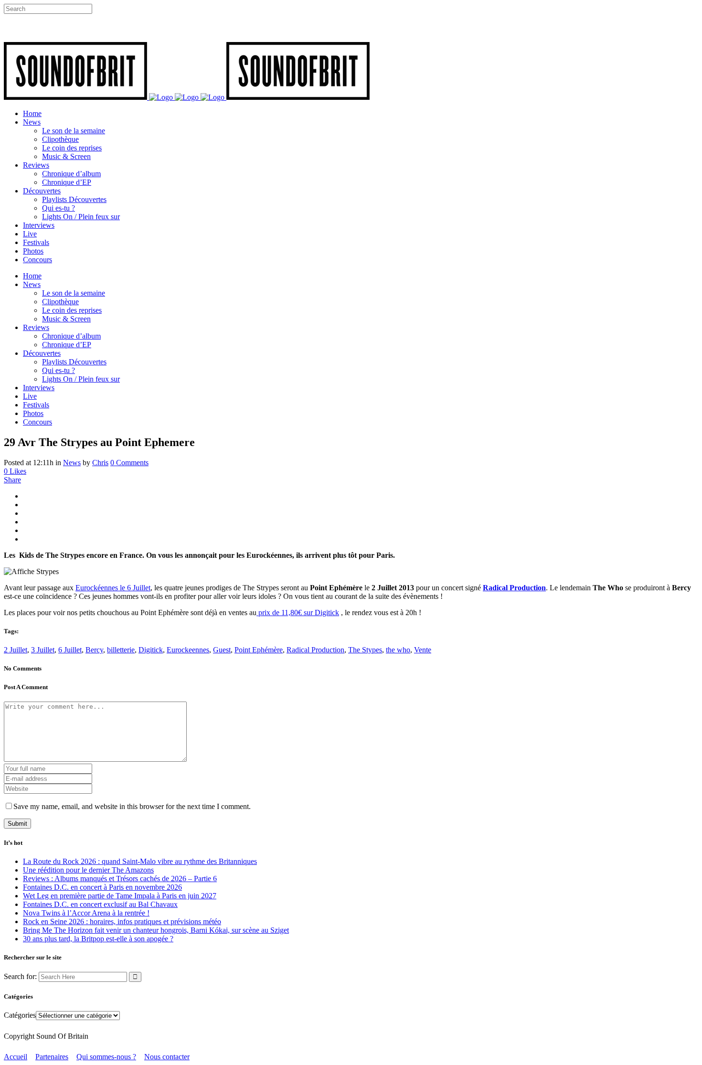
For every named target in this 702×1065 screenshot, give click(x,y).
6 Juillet (70, 650)
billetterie (121, 650)
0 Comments (129, 462)
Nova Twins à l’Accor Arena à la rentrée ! (86, 913)
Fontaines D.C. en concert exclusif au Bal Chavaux (100, 904)
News (72, 462)
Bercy (94, 650)
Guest (222, 650)
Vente (422, 650)
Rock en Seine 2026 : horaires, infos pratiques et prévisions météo (122, 921)
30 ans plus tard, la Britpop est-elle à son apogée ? (98, 939)
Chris (100, 462)
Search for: (20, 976)
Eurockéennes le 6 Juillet (112, 588)
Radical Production (514, 588)
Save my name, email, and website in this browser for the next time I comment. (132, 806)
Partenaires (51, 1057)
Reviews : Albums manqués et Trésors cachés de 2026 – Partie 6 (120, 878)
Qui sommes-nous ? (106, 1057)
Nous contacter (167, 1057)
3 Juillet (42, 650)
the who (398, 650)
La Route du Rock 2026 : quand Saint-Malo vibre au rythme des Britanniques (140, 861)
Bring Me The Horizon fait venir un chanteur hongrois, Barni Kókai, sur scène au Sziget (156, 930)
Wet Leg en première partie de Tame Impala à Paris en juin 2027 (119, 896)
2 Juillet (15, 650)
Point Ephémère (258, 650)
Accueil (15, 1057)
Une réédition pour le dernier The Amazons (88, 870)
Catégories (20, 1015)
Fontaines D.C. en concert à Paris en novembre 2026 (102, 887)
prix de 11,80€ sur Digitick (297, 612)
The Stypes (365, 650)
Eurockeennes (188, 650)
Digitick (150, 650)
